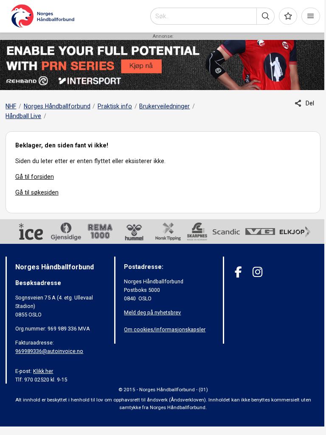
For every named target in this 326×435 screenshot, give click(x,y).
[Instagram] (257, 272)
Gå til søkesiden (37, 192)
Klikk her (43, 371)
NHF (11, 106)
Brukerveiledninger (164, 106)
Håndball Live (23, 116)
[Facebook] (238, 272)
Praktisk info (115, 106)
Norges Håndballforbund (57, 106)
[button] (265, 16)
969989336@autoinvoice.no (49, 351)
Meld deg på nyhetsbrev (152, 312)
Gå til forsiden (34, 176)
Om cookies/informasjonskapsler (164, 329)
